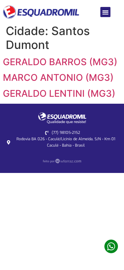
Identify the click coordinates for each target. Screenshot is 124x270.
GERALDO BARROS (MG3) (60, 62)
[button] (105, 12)
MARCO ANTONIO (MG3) (58, 77)
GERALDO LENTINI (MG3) (59, 93)
